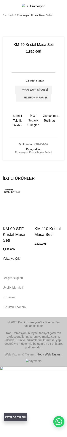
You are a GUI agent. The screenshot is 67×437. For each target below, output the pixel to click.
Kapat (9, 189)
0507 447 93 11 (49, 1)
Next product (12, 20)
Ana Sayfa (8, 15)
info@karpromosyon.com (24, 1)
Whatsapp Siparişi (34, 89)
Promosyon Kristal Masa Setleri (35, 15)
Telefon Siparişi (34, 97)
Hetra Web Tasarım (49, 354)
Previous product (5, 20)
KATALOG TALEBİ (15, 417)
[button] (58, 421)
